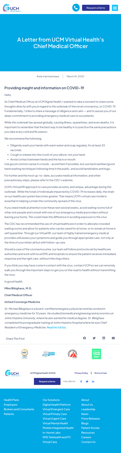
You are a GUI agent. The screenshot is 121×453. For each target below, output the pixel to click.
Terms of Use (100, 373)
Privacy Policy (81, 373)
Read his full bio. (57, 327)
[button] (115, 8)
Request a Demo (95, 7)
